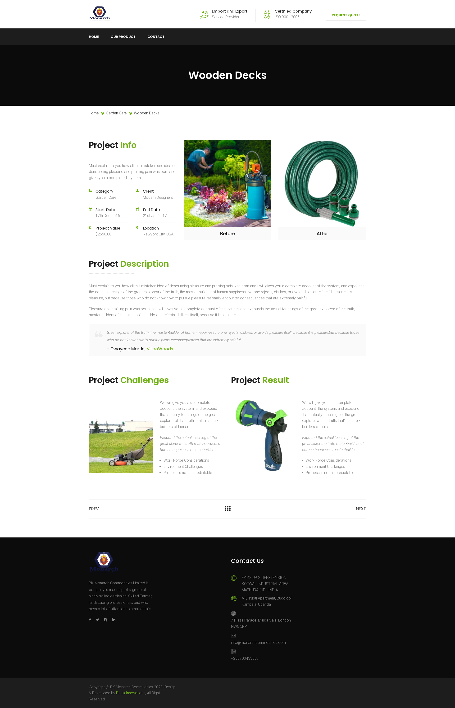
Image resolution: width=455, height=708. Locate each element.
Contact (155, 36)
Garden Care (106, 197)
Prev (94, 509)
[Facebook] (91, 620)
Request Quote (346, 15)
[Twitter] (97, 620)
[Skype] (106, 620)
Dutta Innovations (130, 693)
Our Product (123, 36)
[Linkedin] (112, 620)
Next (361, 509)
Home (94, 36)
